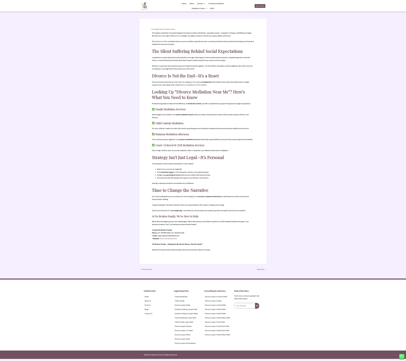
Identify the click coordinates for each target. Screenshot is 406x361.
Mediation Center (198, 8)
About (191, 3)
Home (184, 3)
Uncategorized (157, 29)
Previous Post (146, 269)
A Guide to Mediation (216, 3)
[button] (201, 3)
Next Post (261, 269)
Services (200, 3)
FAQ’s (212, 8)
